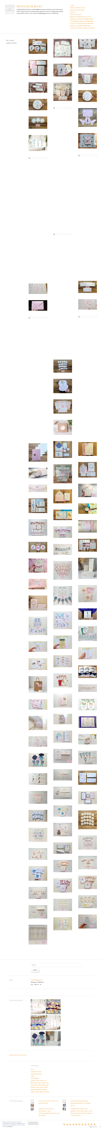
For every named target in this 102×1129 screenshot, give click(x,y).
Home (72, 5)
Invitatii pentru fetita (77, 8)
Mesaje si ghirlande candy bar (80, 25)
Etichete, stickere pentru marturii (82, 23)
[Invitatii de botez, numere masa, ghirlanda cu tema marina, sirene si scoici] (38, 1039)
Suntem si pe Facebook (18, 1055)
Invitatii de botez (29, 6)
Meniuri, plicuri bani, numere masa (81, 19)
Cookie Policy (9, 1126)
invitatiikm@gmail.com (36, 980)
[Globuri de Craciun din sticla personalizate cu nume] (53, 1007)
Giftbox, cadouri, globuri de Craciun (82, 28)
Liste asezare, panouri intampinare (81, 21)
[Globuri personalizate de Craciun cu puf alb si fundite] (38, 1023)
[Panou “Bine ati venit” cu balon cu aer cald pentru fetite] (38, 1007)
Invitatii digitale (75, 14)
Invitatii (73, 12)
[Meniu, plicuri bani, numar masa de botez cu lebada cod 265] (53, 1039)
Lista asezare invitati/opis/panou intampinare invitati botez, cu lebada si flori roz (81, 1103)
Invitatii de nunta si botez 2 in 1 (80, 17)
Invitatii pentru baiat (77, 10)
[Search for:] (56, 965)
